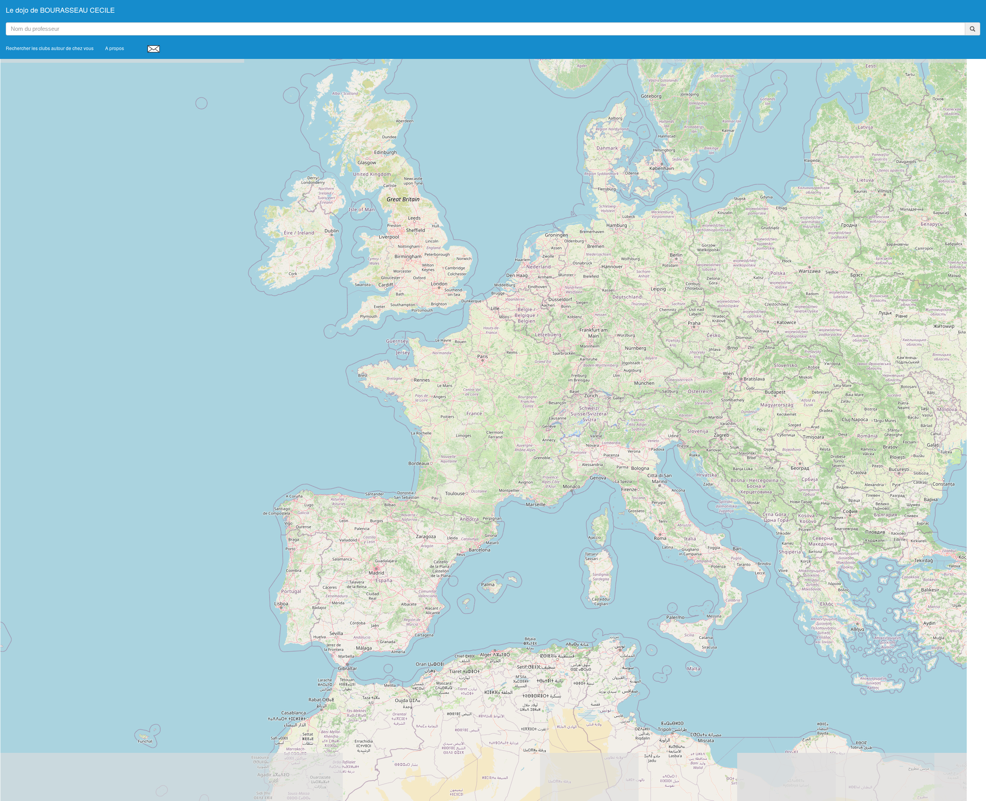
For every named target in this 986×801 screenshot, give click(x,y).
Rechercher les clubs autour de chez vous (50, 48)
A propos (114, 48)
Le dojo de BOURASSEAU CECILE (60, 10)
